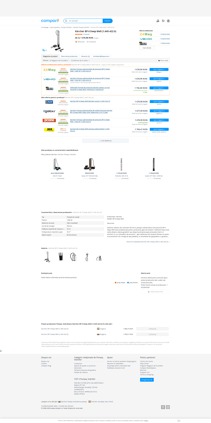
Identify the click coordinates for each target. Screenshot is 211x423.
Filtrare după (164, 60)
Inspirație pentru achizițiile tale (118, 366)
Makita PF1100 (79, 385)
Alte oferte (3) (106, 141)
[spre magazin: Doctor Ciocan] (147, 43)
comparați (152, 329)
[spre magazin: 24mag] (147, 34)
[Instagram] (168, 406)
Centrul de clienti (146, 361)
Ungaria (103, 329)
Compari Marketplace (148, 368)
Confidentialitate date (49, 406)
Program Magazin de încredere (151, 366)
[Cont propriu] (168, 21)
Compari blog (46, 366)
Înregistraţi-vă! (147, 380)
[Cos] (163, 21)
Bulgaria (103, 334)
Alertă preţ (81, 42)
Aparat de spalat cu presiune (85, 366)
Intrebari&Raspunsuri (101, 56)
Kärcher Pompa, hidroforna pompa (74, 402)
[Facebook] (163, 406)
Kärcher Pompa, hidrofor (67, 154)
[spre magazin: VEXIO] (147, 38)
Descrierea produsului (69, 56)
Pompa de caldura (81, 372)
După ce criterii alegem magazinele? (113, 65)
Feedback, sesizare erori (116, 368)
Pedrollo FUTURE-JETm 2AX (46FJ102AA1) (88, 383)
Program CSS (145, 372)
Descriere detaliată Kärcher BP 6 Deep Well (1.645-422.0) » (148, 242)
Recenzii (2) (85, 56)
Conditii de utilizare (66, 406)
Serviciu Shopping (146, 374)
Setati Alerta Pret (157, 292)
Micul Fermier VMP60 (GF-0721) (85, 392)
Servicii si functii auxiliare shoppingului (121, 361)
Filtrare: (46, 60)
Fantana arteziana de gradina (85, 370)
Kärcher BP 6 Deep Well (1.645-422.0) (54, 329)
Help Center (144, 363)
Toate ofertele (147, 48)
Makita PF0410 (79, 394)
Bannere (143, 370)
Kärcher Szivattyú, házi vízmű (102, 402)
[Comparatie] (158, 21)
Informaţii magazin (63, 74)
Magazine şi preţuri (50, 56)
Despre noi (45, 361)
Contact (44, 363)
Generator (78, 368)
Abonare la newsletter (115, 363)
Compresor (78, 363)
